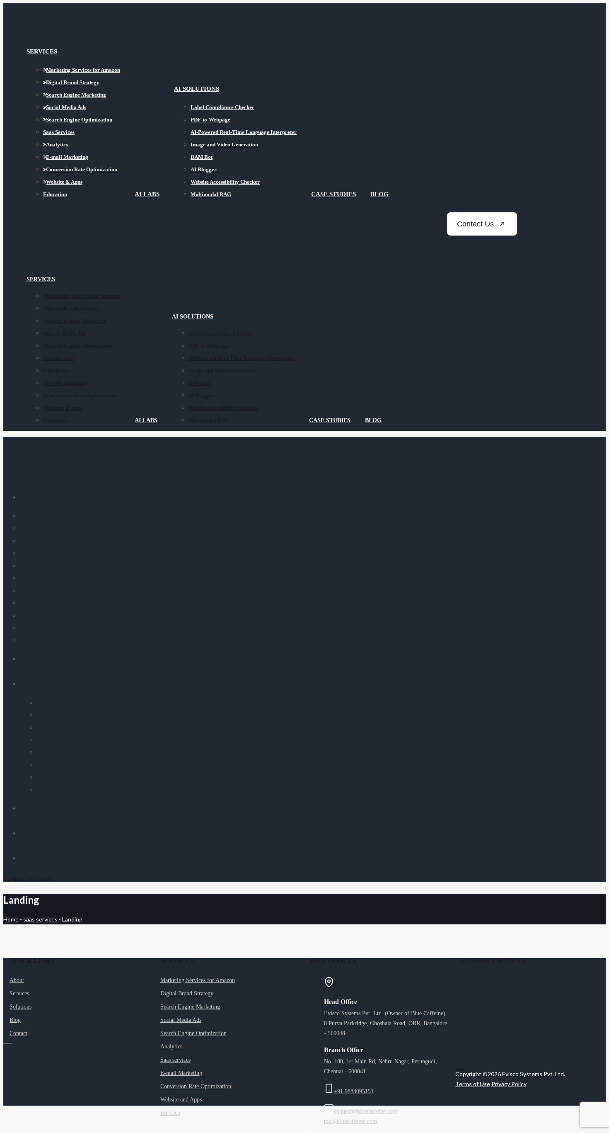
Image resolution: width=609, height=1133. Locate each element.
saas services (40, 919)
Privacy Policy (509, 1083)
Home (11, 919)
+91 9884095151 (354, 1091)
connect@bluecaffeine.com (365, 1111)
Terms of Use (472, 1083)
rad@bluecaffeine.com (350, 1121)
